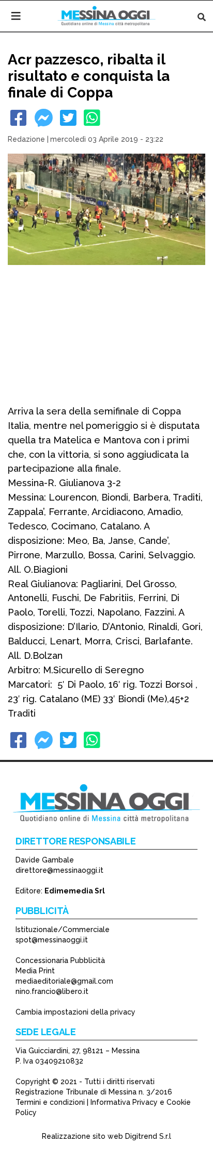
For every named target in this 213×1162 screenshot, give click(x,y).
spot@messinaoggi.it (52, 940)
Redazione (26, 139)
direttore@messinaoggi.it (59, 870)
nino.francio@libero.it (52, 991)
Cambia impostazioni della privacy (75, 1012)
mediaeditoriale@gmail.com (64, 981)
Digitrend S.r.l (148, 1136)
